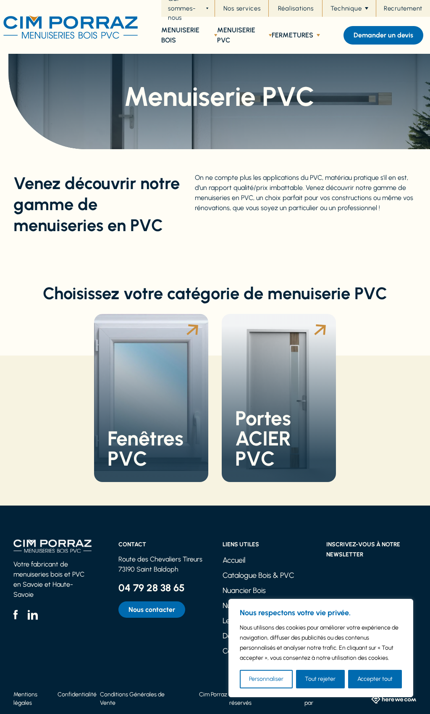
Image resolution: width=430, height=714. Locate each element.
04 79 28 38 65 (151, 588)
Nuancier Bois (244, 590)
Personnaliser (266, 678)
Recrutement (403, 8)
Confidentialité (77, 694)
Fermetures (292, 35)
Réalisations (296, 8)
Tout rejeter (320, 678)
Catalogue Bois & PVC (258, 575)
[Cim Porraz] (69, 27)
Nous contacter (151, 610)
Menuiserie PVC (236, 35)
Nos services (242, 8)
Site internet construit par (332, 698)
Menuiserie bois (180, 35)
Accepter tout (375, 678)
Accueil (234, 560)
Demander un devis (383, 35)
